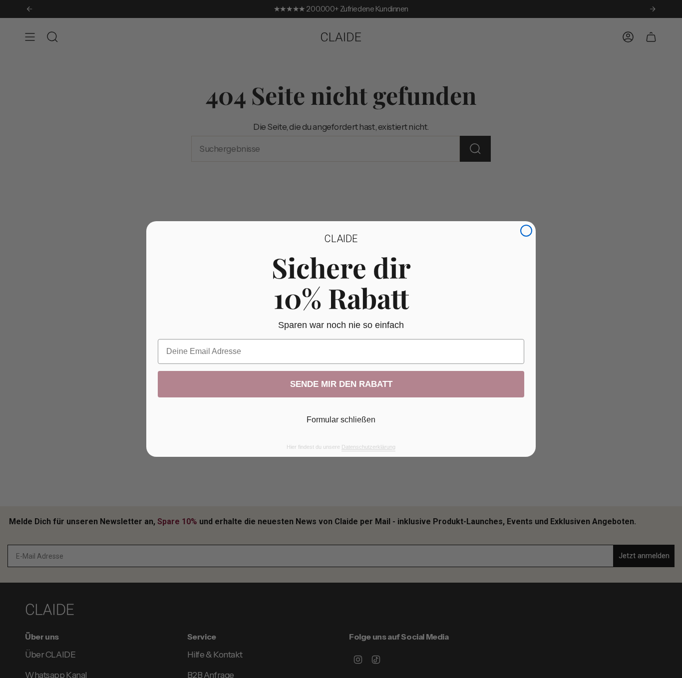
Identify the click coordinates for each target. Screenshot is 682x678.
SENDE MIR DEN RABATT (341, 384)
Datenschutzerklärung (368, 447)
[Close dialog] (526, 230)
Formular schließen (341, 419)
